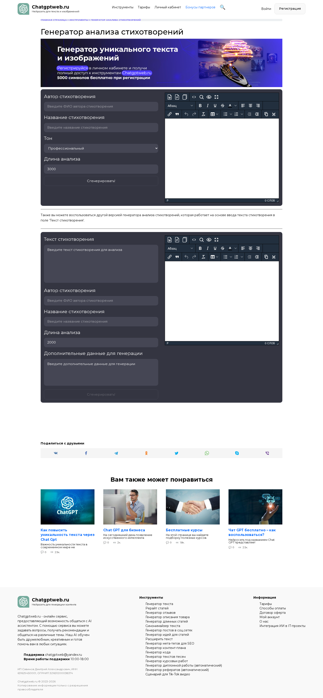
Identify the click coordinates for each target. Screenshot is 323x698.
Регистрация (290, 9)
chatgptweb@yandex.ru (63, 655)
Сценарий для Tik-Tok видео (167, 674)
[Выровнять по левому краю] (243, 105)
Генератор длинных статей (166, 621)
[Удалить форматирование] (203, 114)
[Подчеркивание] (215, 105)
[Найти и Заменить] (201, 97)
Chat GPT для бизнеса (124, 530)
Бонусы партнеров (200, 7)
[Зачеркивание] (222, 105)
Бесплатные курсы (184, 530)
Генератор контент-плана (165, 648)
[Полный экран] (216, 97)
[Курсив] (207, 105)
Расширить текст (159, 639)
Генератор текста (159, 604)
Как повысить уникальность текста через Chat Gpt (67, 534)
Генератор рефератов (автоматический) (177, 670)
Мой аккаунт (269, 617)
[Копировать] (266, 114)
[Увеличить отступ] (257, 114)
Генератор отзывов (160, 613)
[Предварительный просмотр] (209, 97)
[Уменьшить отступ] (249, 114)
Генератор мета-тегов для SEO (169, 643)
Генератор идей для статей (167, 635)
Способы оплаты (272, 608)
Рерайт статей (157, 608)
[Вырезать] (274, 114)
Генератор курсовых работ (166, 661)
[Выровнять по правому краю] (258, 105)
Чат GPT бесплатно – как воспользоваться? (252, 532)
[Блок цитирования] (177, 114)
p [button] (168, 200)
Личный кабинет (167, 7)
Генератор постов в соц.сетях (168, 630)
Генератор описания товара (167, 617)
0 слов (270, 200)
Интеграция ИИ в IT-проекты (282, 626)
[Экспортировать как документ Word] (169, 97)
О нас (264, 621)
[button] (231, 105)
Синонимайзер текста (162, 626)
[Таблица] (214, 114)
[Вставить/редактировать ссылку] (169, 114)
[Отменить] (186, 114)
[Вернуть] (194, 114)
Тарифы (144, 7)
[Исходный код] (194, 97)
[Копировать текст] (184, 97)
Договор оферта (272, 613)
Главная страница (54, 20)
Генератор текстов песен (165, 657)
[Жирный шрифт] (200, 105)
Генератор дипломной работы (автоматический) (183, 665)
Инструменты (122, 7)
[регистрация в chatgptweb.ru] (161, 40)
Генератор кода (158, 652)
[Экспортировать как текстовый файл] (177, 97)
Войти (266, 9)
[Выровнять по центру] (250, 105)
